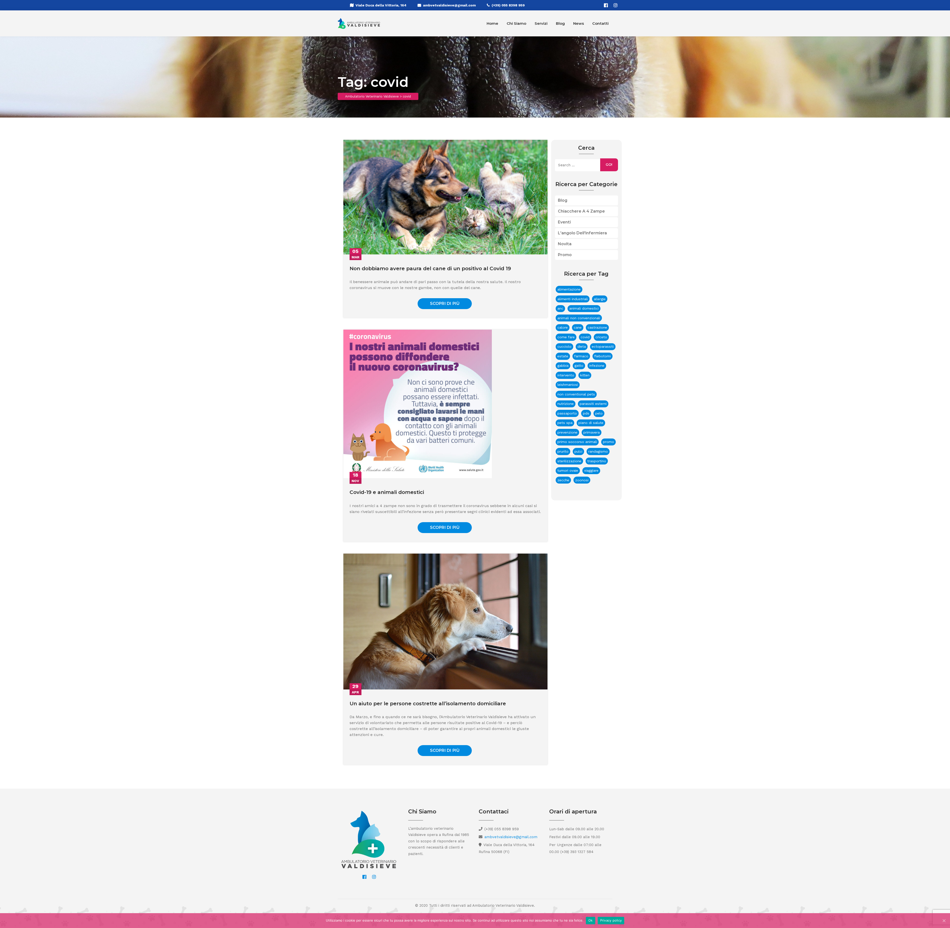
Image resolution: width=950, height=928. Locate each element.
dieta (581, 346)
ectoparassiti (603, 346)
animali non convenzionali (578, 318)
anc (560, 308)
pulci (578, 451)
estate (562, 356)
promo (608, 442)
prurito (563, 451)
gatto (578, 365)
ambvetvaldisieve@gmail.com (449, 5)
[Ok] (943, 920)
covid (585, 337)
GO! (609, 164)
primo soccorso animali (577, 442)
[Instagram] (615, 5)
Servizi (541, 23)
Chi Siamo (516, 23)
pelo (599, 413)
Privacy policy (611, 920)
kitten (585, 375)
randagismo (598, 451)
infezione (596, 365)
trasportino (596, 461)
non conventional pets (576, 394)
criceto (601, 337)
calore (562, 327)
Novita (564, 244)
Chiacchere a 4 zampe (581, 211)
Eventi (564, 222)
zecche (563, 480)
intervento (565, 375)
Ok (590, 920)
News (578, 23)
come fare (566, 337)
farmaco (581, 356)
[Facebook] (606, 5)
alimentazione (569, 289)
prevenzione (567, 432)
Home (492, 23)
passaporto (567, 413)
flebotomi (602, 356)
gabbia (563, 365)
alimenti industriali (572, 299)
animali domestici (584, 308)
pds (586, 413)
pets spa (564, 423)
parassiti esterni (593, 404)
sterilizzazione (569, 461)
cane (578, 327)
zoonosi (582, 480)
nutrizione (565, 404)
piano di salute (590, 423)
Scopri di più (445, 303)
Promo (565, 254)
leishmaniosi (567, 385)
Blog (560, 23)
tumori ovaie (567, 470)
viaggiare (591, 470)
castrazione (597, 327)
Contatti (600, 23)
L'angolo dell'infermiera (582, 233)
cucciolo (564, 346)
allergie (600, 299)
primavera (591, 432)
